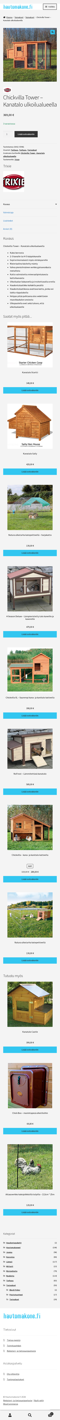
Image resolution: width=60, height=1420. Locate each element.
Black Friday (14, 1290)
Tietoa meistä (13, 1340)
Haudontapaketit (13, 1243)
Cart (46, 1413)
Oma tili (10, 1415)
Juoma (9, 1252)
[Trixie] (30, 181)
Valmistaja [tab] (8, 212)
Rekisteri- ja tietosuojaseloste (21, 1351)
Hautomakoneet (13, 1247)
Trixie (17, 159)
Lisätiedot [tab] (8, 220)
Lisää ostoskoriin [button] (30, 390)
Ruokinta (10, 1276)
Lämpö (9, 1261)
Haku (30, 1415)
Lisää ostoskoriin (26, 134)
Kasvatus (10, 1257)
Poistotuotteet (16, 1294)
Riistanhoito (11, 1271)
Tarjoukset (19, 17)
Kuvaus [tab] (6, 204)
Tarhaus (14, 150)
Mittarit (9, 1266)
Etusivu (9, 17)
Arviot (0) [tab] (7, 228)
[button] (52, 32)
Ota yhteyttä (13, 1374)
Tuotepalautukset (15, 1379)
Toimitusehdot (14, 1345)
